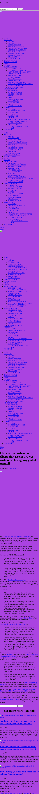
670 (26, 793)
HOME (6, 38)
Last (33, 793)
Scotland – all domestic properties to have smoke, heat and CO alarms (17, 722)
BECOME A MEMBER (15, 92)
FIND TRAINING (13, 124)
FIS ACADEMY (13, 112)
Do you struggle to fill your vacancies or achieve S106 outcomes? (19, 772)
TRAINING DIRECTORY (19, 126)
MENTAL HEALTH (14, 80)
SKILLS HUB (8, 107)
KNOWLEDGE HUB (10, 67)
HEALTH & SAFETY (14, 79)
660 (24, 793)
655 (18, 793)
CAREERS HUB (13, 116)
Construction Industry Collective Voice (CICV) (17, 537)
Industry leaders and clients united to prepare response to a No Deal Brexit (18, 747)
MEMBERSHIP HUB (10, 89)
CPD (12, 128)
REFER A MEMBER (14, 102)
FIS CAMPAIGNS (13, 43)
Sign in (2, 229)
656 (20, 793)
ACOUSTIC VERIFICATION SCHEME (20, 84)
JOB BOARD (12, 118)
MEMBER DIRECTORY (12, 60)
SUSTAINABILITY (14, 77)
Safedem (9, 654)
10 (5, 793)
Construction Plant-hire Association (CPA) (12, 624)
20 (7, 793)
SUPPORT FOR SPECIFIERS (17, 85)
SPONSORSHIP (13, 104)
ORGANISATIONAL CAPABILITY (19, 72)
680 (28, 793)
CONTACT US (12, 57)
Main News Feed (14, 468)
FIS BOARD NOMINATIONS (17, 48)
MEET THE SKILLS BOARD (17, 50)
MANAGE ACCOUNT (15, 95)
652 (11, 793)
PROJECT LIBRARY (10, 62)
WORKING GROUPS (15, 55)
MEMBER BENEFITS (15, 94)
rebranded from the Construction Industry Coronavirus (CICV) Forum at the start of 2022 (18, 690)
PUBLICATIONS (13, 101)
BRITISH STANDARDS (15, 87)
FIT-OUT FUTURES (14, 45)
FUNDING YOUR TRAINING (17, 121)
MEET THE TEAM (14, 51)
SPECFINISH (8, 129)
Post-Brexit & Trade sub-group (17, 580)
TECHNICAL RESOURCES (17, 70)
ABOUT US (8, 40)
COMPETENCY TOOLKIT (16, 111)
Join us (2, 227)
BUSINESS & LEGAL (15, 75)
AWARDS (11, 97)
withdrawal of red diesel (25, 618)
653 (13, 793)
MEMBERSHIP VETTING (16, 53)
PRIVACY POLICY (14, 58)
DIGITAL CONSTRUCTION (17, 82)
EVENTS (7, 65)
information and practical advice (9, 699)
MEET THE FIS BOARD (16, 46)
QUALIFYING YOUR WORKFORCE (20, 119)
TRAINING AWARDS (15, 123)
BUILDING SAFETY (14, 73)
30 (8, 793)
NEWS (6, 63)
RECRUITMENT (13, 114)
